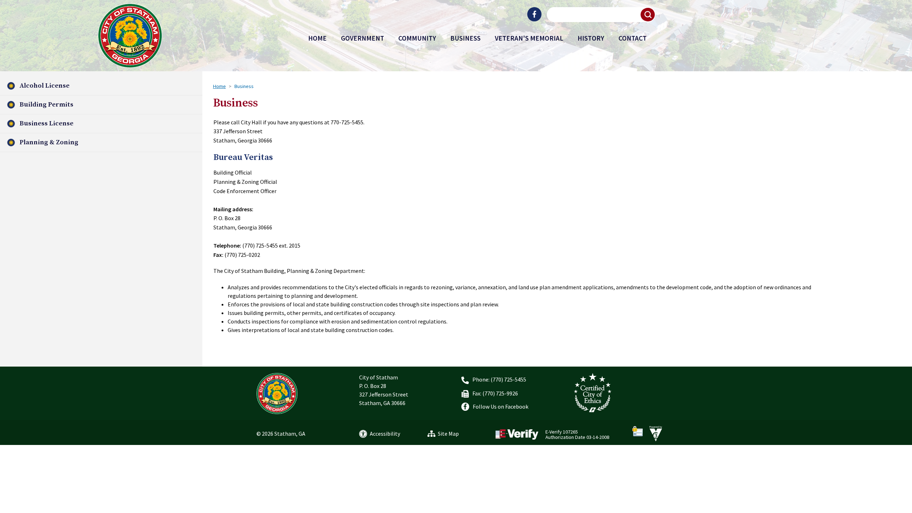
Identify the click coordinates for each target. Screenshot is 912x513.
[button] (648, 14)
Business (465, 38)
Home (317, 38)
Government (362, 38)
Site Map (448, 433)
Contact (632, 38)
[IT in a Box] (654, 432)
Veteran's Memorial (529, 38)
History (590, 38)
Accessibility (385, 433)
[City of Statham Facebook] (534, 14)
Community (417, 38)
